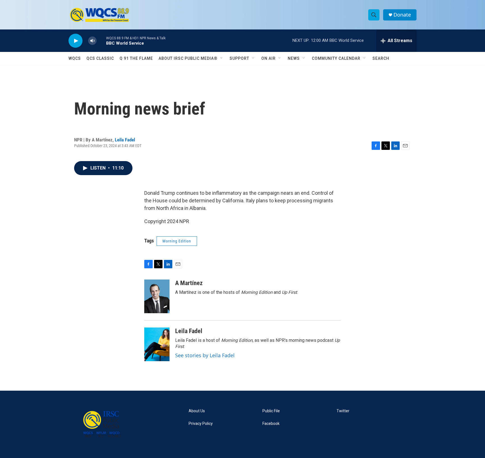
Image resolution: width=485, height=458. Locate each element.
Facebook (271, 424)
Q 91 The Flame (136, 58)
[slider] (101, 40)
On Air (268, 58)
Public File (271, 411)
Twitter (343, 411)
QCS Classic (100, 58)
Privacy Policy (201, 424)
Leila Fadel (125, 140)
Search (380, 58)
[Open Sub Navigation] (221, 58)
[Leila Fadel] (157, 344)
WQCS (74, 58)
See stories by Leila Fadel (205, 355)
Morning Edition (177, 241)
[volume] (92, 41)
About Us (197, 411)
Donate (402, 15)
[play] (75, 41)
